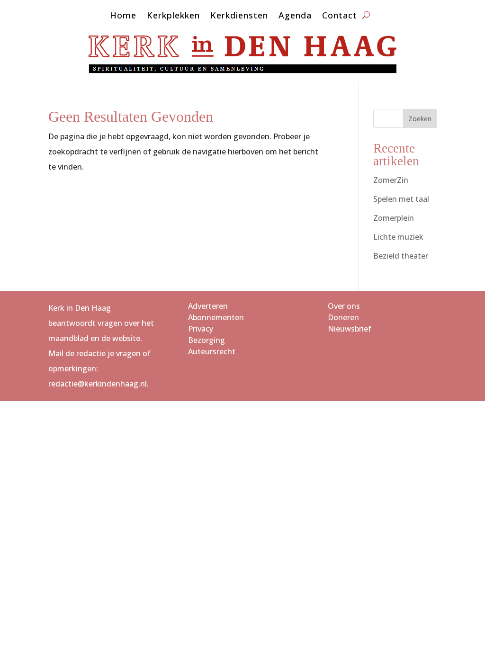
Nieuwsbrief (349, 329)
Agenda (295, 16)
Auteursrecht (211, 351)
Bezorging (206, 340)
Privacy (200, 329)
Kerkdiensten (239, 16)
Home (123, 16)
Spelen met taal (401, 199)
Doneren (343, 317)
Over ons (344, 306)
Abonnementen (216, 317)
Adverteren (208, 306)
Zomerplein (393, 218)
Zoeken (419, 118)
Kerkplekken (173, 16)
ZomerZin (390, 180)
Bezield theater (400, 256)
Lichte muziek (398, 237)
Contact (339, 16)
